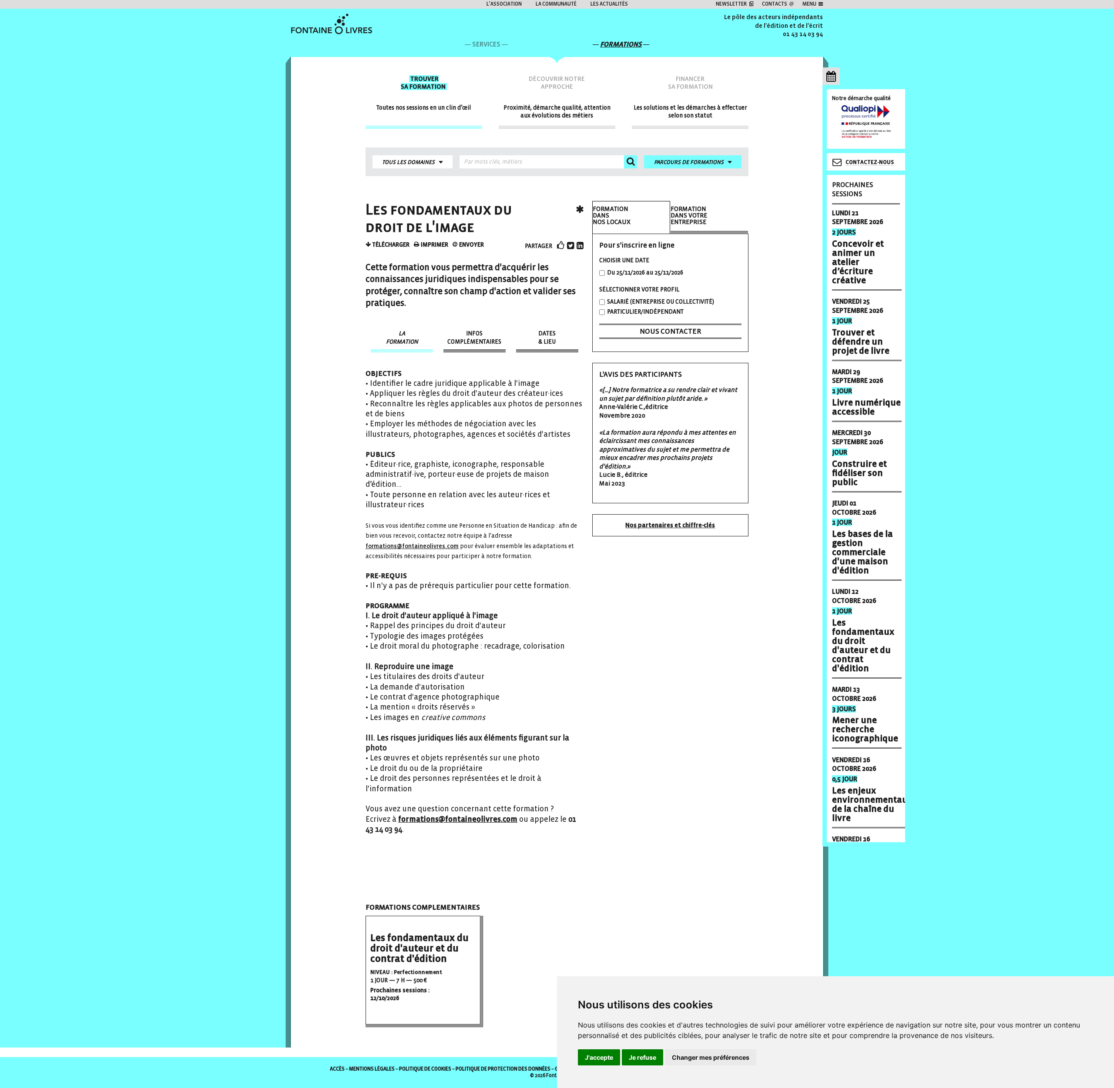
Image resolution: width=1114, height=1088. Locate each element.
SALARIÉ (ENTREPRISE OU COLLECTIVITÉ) (660, 301)
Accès (337, 1069)
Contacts (774, 4)
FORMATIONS (621, 44)
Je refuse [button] (642, 1057)
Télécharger (390, 244)
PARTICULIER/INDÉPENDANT (645, 311)
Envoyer (471, 244)
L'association (504, 4)
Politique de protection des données (503, 1069)
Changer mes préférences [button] (710, 1057)
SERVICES (486, 44)
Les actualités (609, 4)
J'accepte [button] (599, 1057)
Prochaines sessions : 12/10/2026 (400, 994)
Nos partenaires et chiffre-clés (670, 525)
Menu (809, 4)
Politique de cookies (425, 1069)
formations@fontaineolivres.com (412, 546)
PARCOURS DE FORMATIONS (689, 162)
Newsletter (731, 4)
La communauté (556, 4)
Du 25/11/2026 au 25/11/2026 (645, 272)
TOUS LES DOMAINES (408, 162)
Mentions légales (372, 1069)
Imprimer (433, 244)
